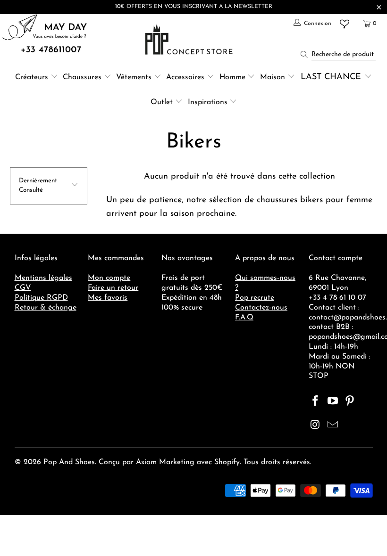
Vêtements (133, 77)
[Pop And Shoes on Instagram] (316, 425)
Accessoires (185, 77)
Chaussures (82, 77)
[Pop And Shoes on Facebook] (316, 402)
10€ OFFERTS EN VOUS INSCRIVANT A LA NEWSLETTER (193, 6)
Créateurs (31, 77)
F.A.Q (244, 317)
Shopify (227, 462)
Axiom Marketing (165, 462)
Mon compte (109, 278)
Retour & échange (45, 307)
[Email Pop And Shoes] (333, 425)
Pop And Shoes (69, 462)
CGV (23, 288)
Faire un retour (113, 288)
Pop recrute (254, 298)
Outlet (162, 102)
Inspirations (209, 102)
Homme (232, 77)
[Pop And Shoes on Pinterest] (350, 402)
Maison (272, 77)
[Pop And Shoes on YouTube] (333, 402)
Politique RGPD (41, 298)
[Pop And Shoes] (190, 39)
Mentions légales (43, 278)
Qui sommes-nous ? (265, 283)
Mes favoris (107, 298)
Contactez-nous (261, 307)
